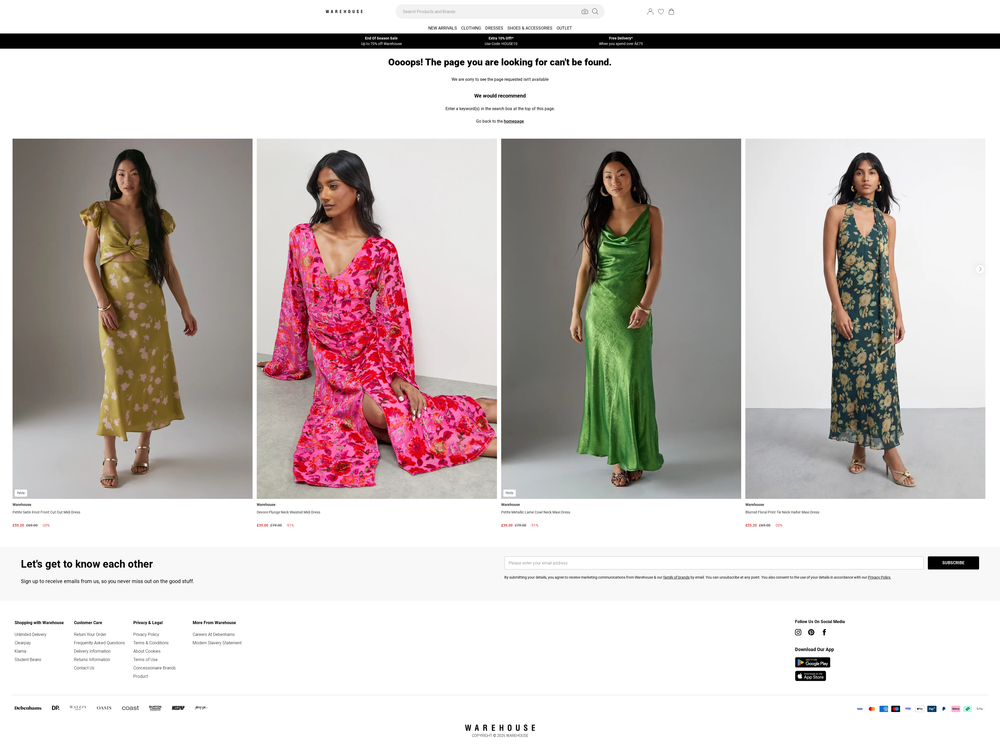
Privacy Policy (146, 634)
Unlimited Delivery (31, 634)
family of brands (676, 577)
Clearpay (23, 642)
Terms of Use (145, 659)
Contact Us (84, 667)
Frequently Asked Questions (99, 642)
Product (140, 676)
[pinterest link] (811, 632)
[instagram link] (798, 632)
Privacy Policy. (879, 577)
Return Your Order (90, 634)
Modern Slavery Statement (217, 642)
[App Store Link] (812, 669)
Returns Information (92, 659)
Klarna (20, 651)
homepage (514, 121)
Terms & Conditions (151, 642)
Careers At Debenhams (214, 634)
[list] (500, 334)
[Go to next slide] (980, 269)
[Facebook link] (824, 632)
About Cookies (147, 651)
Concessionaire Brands (154, 667)
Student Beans (28, 659)
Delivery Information (92, 651)
